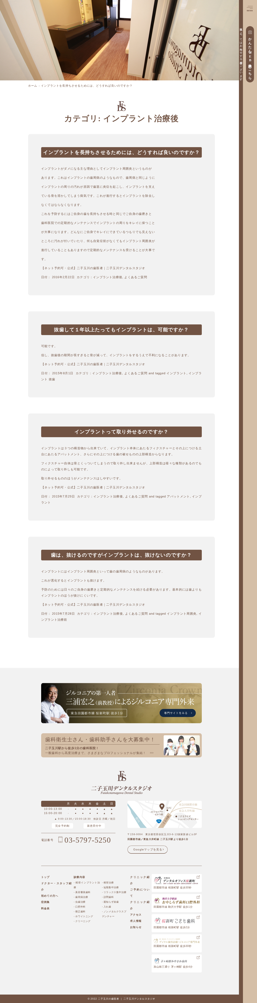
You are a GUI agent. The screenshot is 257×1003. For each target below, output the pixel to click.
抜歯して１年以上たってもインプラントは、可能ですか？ (121, 329)
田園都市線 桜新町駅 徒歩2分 (172, 927)
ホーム (32, 85)
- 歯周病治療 (81, 897)
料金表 (45, 908)
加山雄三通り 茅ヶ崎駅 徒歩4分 (173, 966)
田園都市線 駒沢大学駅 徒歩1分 (173, 906)
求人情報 (136, 920)
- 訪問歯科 (108, 897)
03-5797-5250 (87, 840)
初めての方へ (49, 895)
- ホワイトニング (83, 916)
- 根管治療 (108, 882)
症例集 (45, 902)
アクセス (136, 914)
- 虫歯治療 (80, 901)
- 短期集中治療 (110, 887)
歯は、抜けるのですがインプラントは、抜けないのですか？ (121, 555)
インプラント (176, 373)
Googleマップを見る (147, 849)
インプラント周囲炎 (181, 613)
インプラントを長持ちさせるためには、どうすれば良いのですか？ (121, 152)
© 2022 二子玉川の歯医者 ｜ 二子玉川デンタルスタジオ (121, 998)
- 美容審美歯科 (82, 892)
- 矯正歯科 (80, 911)
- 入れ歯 (106, 906)
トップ (45, 877)
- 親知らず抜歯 (110, 901)
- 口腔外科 (80, 906)
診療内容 (79, 877)
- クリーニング (82, 921)
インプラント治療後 (107, 277)
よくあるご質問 (135, 277)
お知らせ (136, 927)
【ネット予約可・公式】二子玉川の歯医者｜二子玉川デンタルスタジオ (93, 268)
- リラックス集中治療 (114, 892)
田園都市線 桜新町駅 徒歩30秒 (172, 887)
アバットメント (178, 496)
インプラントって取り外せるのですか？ (121, 431)
